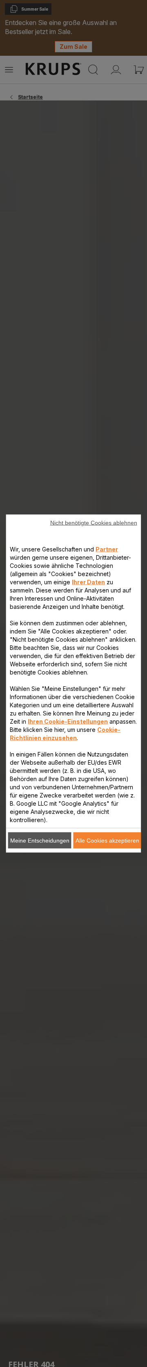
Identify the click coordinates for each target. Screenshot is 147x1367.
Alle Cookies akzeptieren (107, 840)
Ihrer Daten (88, 582)
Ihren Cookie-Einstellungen (68, 721)
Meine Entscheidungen (39, 840)
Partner (107, 549)
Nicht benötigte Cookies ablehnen (93, 522)
